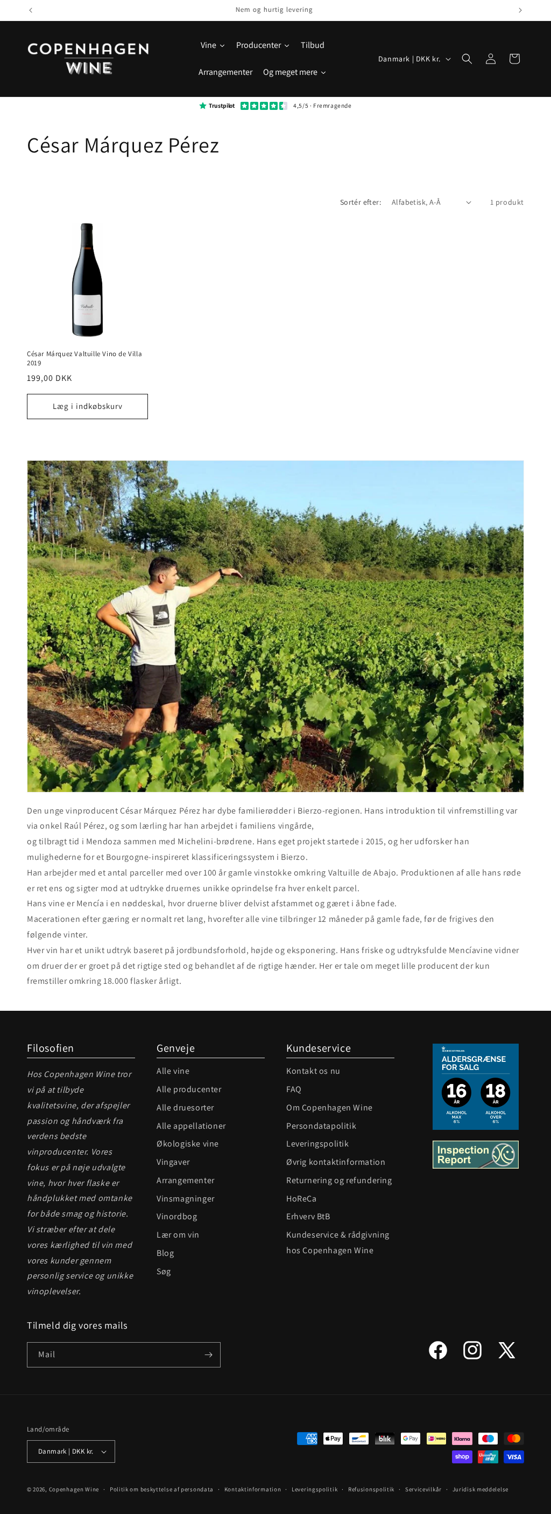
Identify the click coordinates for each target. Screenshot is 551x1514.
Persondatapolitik (321, 1125)
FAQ (294, 1089)
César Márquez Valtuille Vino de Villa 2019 (84, 358)
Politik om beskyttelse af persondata (162, 1489)
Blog (165, 1253)
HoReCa (301, 1198)
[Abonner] (208, 1354)
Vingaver (173, 1162)
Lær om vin (178, 1234)
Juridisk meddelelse (480, 1489)
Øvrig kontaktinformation (335, 1162)
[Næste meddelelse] (520, 10)
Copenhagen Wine (74, 1489)
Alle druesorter (185, 1107)
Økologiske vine (188, 1143)
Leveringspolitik (317, 1143)
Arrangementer (186, 1180)
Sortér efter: (360, 202)
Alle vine (173, 1071)
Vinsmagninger (186, 1198)
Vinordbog (177, 1216)
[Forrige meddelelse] (31, 10)
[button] (467, 59)
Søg (164, 1271)
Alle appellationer (191, 1125)
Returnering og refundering (339, 1180)
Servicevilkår (423, 1489)
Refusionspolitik (371, 1489)
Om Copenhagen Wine (329, 1107)
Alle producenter (189, 1089)
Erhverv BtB (308, 1216)
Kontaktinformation (252, 1489)
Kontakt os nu (313, 1071)
